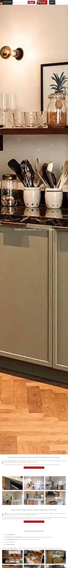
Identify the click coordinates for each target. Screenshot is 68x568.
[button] (12, 483)
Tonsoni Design (13, 548)
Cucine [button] (14, 2)
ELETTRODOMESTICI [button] (22, 2)
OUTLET (58, 2)
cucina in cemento (11, 460)
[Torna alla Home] (6, 2)
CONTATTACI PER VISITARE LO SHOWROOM (34, 467)
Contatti (64, 2)
